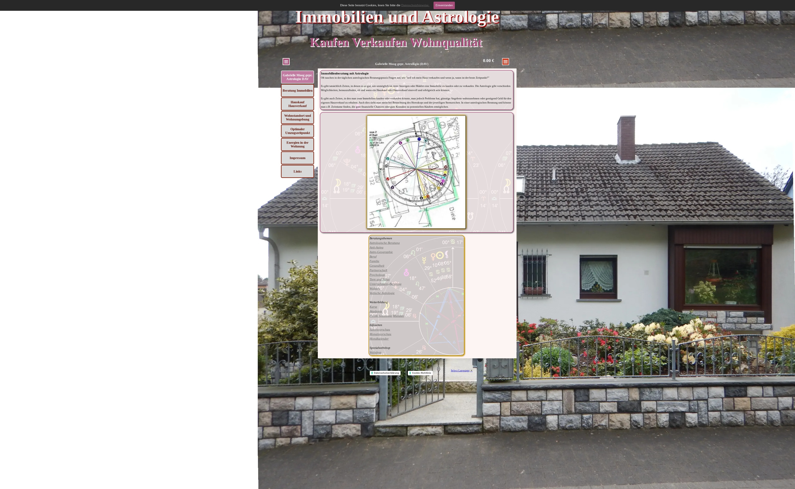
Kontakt (350, 372)
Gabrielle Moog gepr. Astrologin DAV (297, 77)
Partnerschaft (378, 270)
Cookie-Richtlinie (421, 372)
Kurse (373, 306)
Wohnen (375, 288)
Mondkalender (379, 338)
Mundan (398, 315)
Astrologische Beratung (385, 242)
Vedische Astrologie (382, 293)
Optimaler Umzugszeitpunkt (297, 131)
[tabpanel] (417, 90)
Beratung (395, 284)
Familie (374, 261)
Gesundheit (377, 265)
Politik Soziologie (381, 315)
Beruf (373, 256)
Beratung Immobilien (298, 90)
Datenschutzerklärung (386, 372)
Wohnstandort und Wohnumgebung (297, 117)
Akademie (376, 311)
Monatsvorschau (380, 334)
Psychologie (377, 274)
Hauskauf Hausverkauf (297, 104)
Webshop (375, 352)
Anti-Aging (376, 247)
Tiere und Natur (380, 279)
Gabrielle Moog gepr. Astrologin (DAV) (401, 64)
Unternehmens (379, 284)
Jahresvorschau (380, 329)
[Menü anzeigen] (286, 61)
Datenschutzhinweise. (415, 5)
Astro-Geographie (381, 252)
